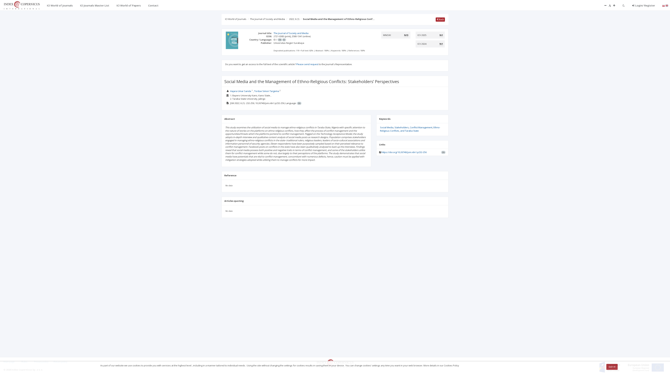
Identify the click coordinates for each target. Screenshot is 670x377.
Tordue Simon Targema (266, 91)
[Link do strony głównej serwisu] (21, 4)
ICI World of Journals (235, 19)
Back (441, 19)
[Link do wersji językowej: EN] (666, 5)
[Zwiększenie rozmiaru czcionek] (616, 5)
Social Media (386, 127)
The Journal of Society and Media (267, 19)
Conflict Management (421, 127)
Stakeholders (401, 127)
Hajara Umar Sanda (240, 91)
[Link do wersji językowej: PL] (663, 5)
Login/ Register (645, 5)
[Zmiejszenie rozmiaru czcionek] (604, 5)
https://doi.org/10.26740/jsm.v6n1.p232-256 (404, 152)
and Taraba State (409, 130)
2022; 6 (294, 19)
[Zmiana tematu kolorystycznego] (623, 5)
